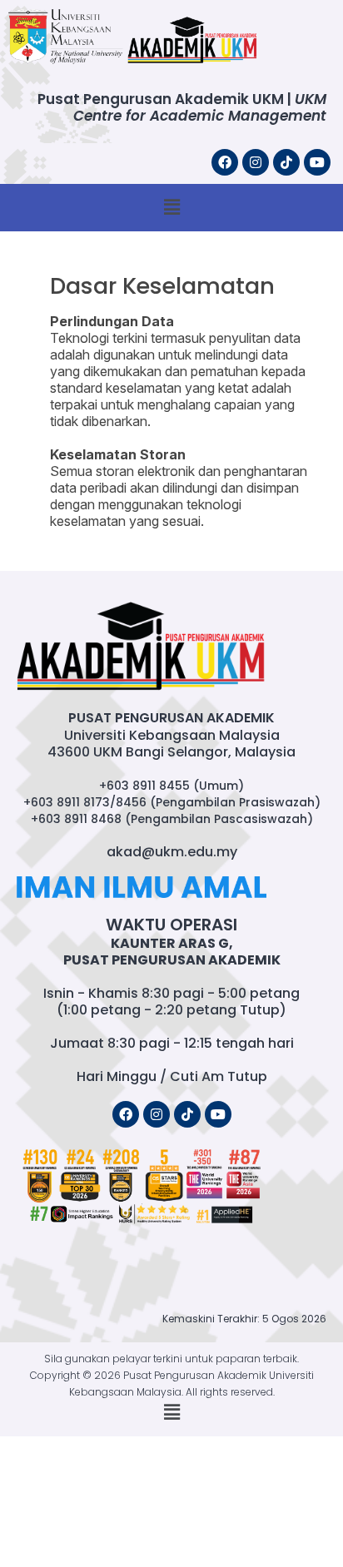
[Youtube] (317, 162)
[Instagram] (255, 162)
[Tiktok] (286, 162)
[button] (171, 207)
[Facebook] (224, 162)
